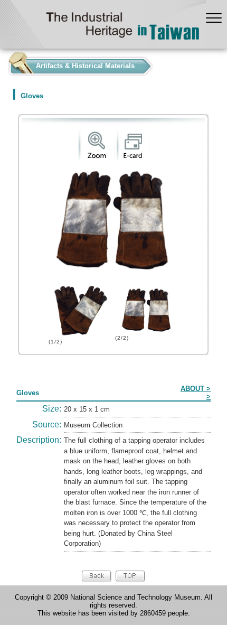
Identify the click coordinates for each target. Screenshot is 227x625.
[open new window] (96, 159)
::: (3, 64)
